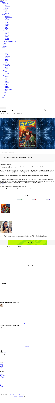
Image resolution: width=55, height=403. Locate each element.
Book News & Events (6, 64)
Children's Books (7, 217)
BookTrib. (1, 1)
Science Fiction (7, 73)
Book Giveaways (4, 96)
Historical (6, 79)
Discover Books (4, 83)
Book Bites (6, 85)
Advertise (1, 378)
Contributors (4, 94)
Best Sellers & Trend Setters (8, 66)
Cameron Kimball (7, 113)
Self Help (6, 62)
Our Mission (4, 93)
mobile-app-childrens (22, 217)
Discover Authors (4, 69)
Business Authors (7, 76)
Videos (6, 90)
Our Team (1, 365)
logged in (4, 355)
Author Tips (1, 374)
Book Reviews (5, 58)
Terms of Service (17, 394)
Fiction (6, 53)
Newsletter (3, 97)
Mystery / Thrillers (7, 55)
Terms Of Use (21, 394)
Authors (4, 70)
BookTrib (4, 352)
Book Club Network (2, 375)
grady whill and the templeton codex (15, 217)
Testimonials (1, 376)
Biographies (6, 59)
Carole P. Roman (4, 183)
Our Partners (1, 367)
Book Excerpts (7, 87)
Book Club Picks (7, 88)
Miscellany (6, 67)
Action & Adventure (7, 56)
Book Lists (6, 86)
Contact (1, 368)
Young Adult (6, 60)
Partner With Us (2, 377)
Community (3, 91)
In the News (6, 68)
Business (6, 61)
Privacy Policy (12, 394)
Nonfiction (6, 54)
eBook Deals (1, 386)
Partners (4, 95)
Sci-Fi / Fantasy (7, 57)
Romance (6, 72)
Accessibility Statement (26, 394)
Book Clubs (1, 385)
